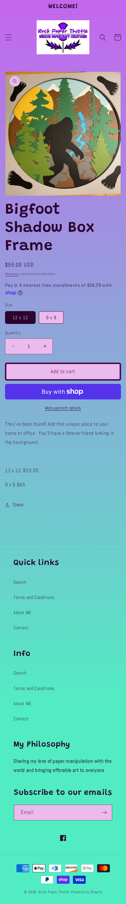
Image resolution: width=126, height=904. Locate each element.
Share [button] (18, 505)
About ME (22, 612)
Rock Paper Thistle (55, 892)
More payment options (63, 408)
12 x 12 (20, 317)
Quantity (12, 333)
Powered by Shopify (86, 892)
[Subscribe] (104, 812)
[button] (8, 37)
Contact (21, 628)
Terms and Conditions (33, 597)
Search (20, 582)
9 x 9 (51, 317)
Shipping (11, 274)
